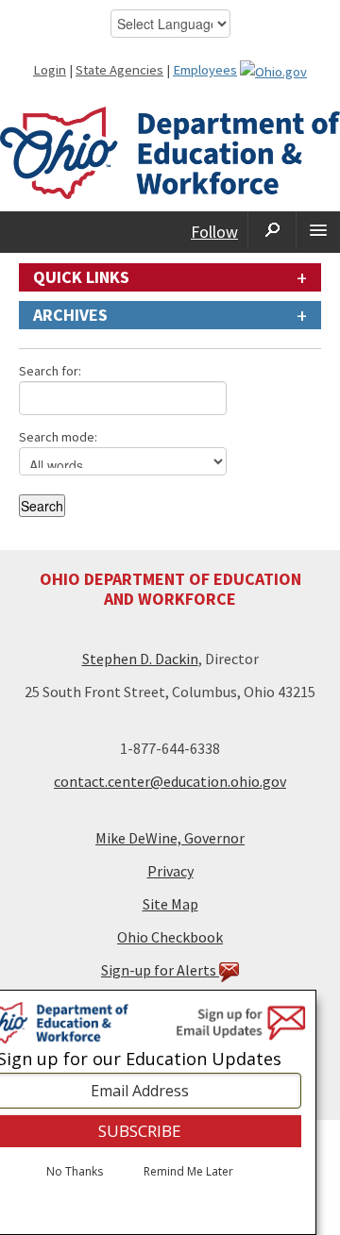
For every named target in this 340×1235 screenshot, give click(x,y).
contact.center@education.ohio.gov (170, 781)
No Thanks (74, 1171)
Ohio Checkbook (170, 936)
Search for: (50, 370)
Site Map (170, 903)
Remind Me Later (188, 1171)
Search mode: (58, 436)
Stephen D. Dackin (140, 658)
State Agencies (119, 69)
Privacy (170, 870)
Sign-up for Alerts (160, 969)
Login (49, 69)
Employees (205, 69)
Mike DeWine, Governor (170, 837)
